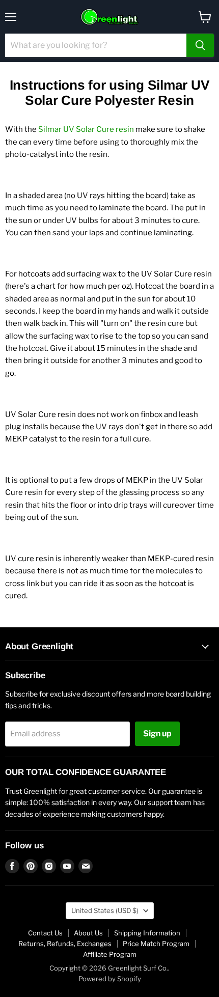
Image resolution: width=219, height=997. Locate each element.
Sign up (157, 733)
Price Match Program (156, 943)
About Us (88, 933)
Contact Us (45, 933)
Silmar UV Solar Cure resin (86, 129)
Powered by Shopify (109, 979)
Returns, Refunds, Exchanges (65, 943)
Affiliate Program (109, 954)
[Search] (200, 45)
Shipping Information (147, 933)
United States (105, 910)
